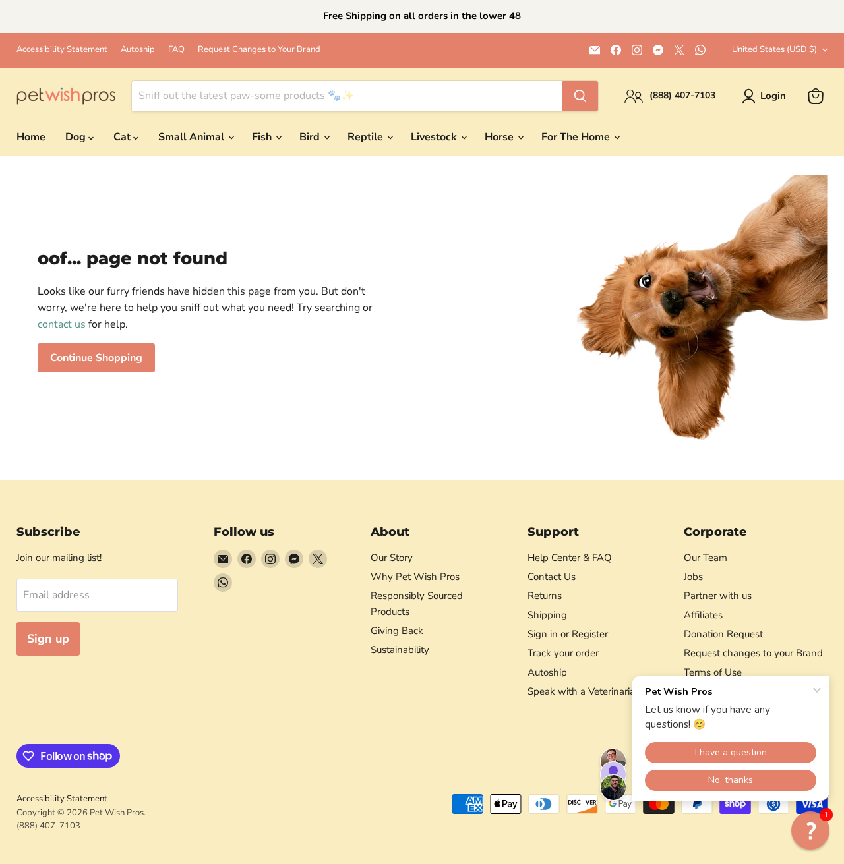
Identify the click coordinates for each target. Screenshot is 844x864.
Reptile (366, 137)
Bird (310, 137)
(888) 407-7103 (48, 826)
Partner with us (718, 595)
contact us (62, 324)
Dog (76, 137)
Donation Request (723, 634)
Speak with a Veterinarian (584, 691)
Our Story (392, 557)
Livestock (435, 137)
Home (30, 137)
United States (774, 49)
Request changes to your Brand (753, 653)
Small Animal (192, 137)
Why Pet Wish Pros (415, 576)
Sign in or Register (568, 634)
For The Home (577, 137)
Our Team (705, 557)
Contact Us (552, 576)
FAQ (176, 50)
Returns (545, 595)
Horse (500, 137)
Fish (263, 137)
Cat (123, 137)
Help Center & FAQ (570, 557)
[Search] (580, 96)
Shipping (547, 614)
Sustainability (400, 649)
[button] (810, 830)
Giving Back (397, 630)
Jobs (693, 576)
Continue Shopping (96, 358)
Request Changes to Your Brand (259, 50)
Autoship (138, 50)
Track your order (563, 653)
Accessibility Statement (61, 50)
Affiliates (703, 614)
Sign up (48, 639)
